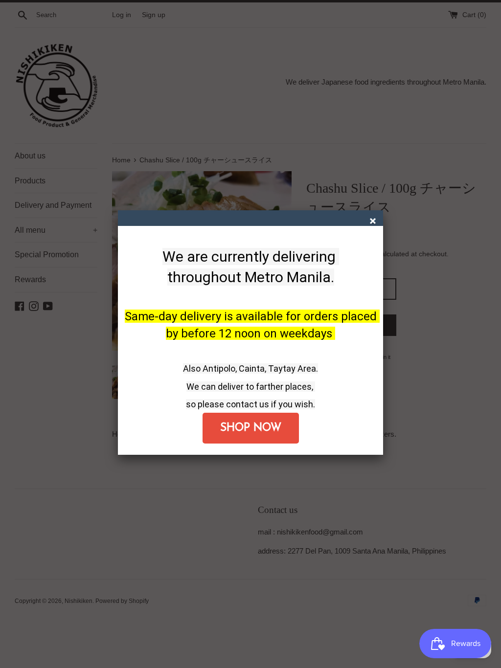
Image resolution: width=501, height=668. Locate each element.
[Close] (374, 222)
